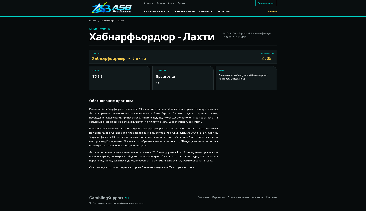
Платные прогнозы (184, 11)
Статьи (171, 3)
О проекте (148, 3)
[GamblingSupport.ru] (114, 8)
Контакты (271, 197)
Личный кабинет (266, 3)
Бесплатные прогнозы (156, 11)
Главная (93, 21)
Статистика (223, 11)
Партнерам (218, 197)
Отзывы (181, 3)
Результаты (205, 11)
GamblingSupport (109, 198)
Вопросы (161, 3)
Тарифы (272, 11)
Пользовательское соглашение (245, 197)
